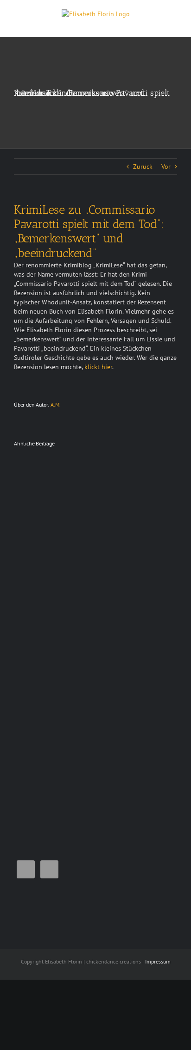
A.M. (55, 404)
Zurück (143, 166)
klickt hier (98, 367)
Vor (166, 166)
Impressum (158, 961)
